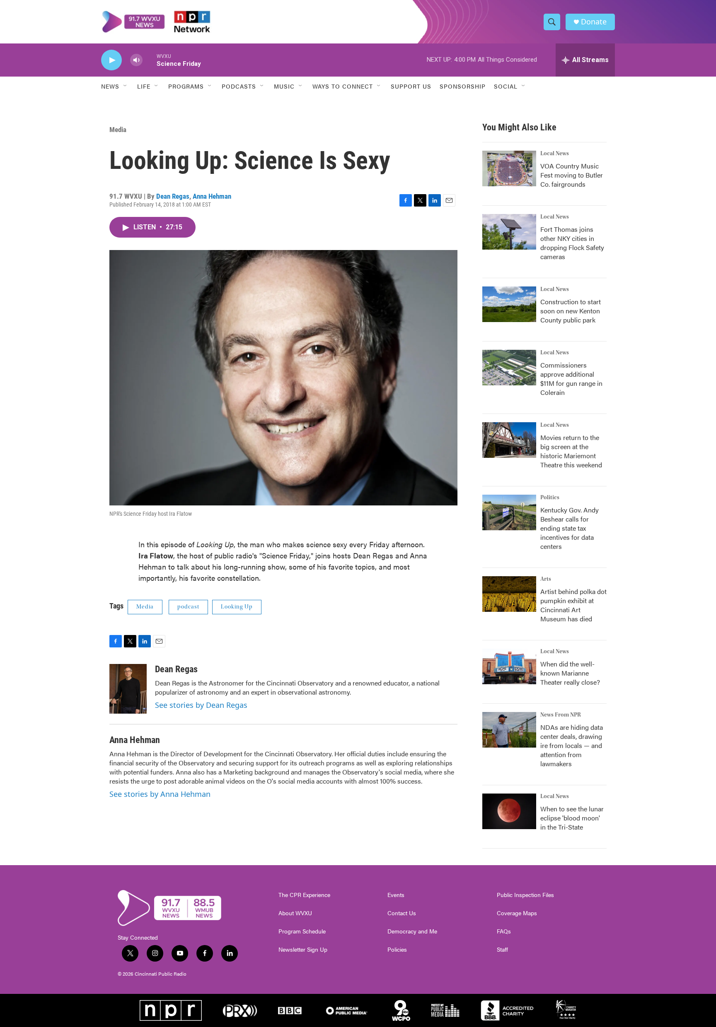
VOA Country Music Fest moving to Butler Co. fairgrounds (571, 175)
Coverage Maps (517, 913)
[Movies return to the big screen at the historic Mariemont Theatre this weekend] (509, 440)
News (110, 86)
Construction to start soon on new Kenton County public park (570, 311)
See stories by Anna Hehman (159, 794)
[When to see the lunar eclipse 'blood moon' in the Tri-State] (509, 811)
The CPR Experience (304, 895)
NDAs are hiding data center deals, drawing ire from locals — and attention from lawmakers (571, 745)
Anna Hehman (212, 196)
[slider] (149, 59)
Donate (594, 21)
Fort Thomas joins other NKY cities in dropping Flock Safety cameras (572, 242)
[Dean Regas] (128, 689)
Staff (502, 949)
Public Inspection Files (525, 895)
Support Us (411, 86)
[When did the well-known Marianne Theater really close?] (509, 666)
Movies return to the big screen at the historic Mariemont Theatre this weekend (571, 451)
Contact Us (401, 913)
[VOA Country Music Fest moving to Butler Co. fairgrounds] (509, 168)
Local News (554, 153)
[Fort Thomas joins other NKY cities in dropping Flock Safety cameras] (509, 232)
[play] (111, 60)
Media (117, 129)
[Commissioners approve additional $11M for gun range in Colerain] (509, 367)
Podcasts (239, 86)
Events (395, 895)
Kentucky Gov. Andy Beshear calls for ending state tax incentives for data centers (569, 528)
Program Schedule (302, 931)
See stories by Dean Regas (201, 705)
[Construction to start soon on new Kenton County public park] (509, 304)
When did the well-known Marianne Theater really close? (570, 673)
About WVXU (295, 913)
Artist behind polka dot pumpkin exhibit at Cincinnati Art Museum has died (573, 605)
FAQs (504, 931)
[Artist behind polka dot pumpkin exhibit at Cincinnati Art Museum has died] (509, 594)
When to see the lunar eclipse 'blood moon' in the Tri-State (572, 818)
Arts (545, 579)
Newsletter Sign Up (302, 949)
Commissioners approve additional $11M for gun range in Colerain (571, 378)
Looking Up (237, 607)
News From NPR (560, 715)
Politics (549, 497)
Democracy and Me (412, 931)
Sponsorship (463, 86)
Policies (397, 949)
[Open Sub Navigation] (125, 86)
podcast (188, 607)
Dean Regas (172, 196)
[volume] (136, 60)
